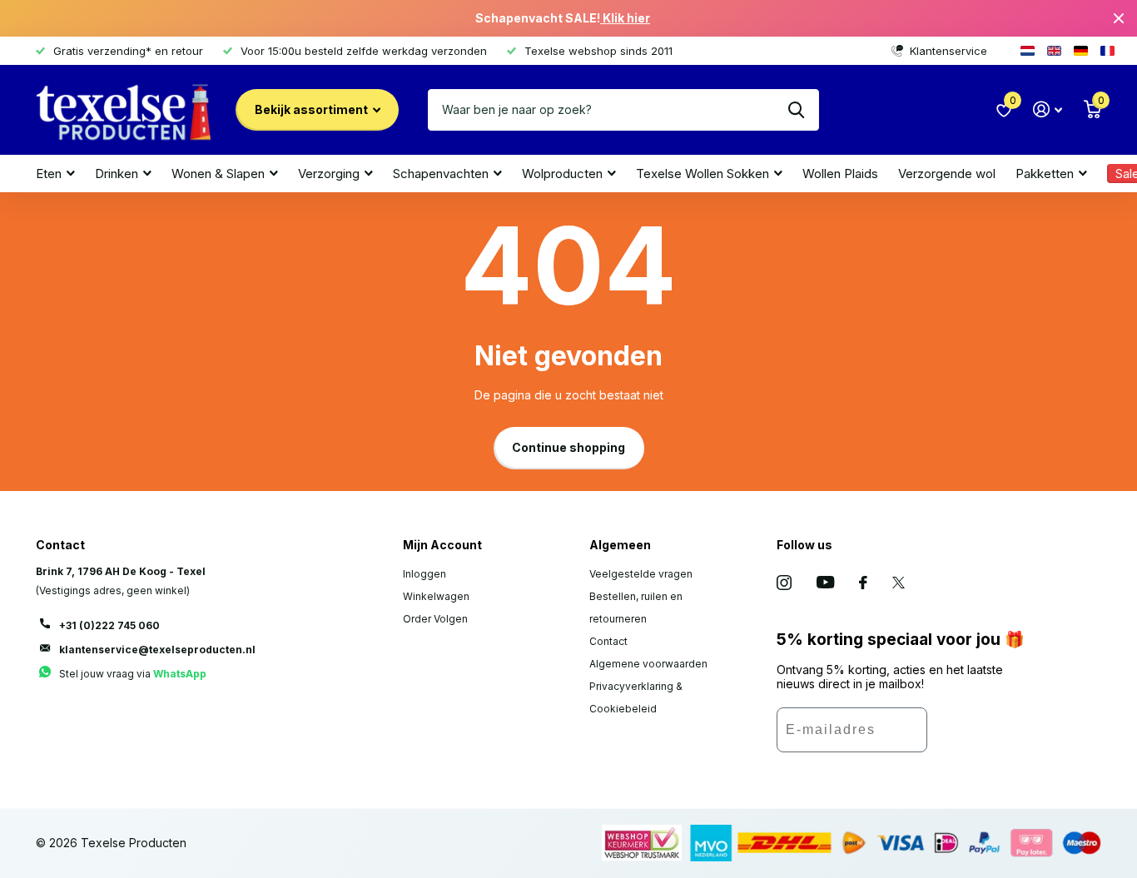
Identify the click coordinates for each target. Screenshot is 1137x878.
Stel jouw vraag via (132, 673)
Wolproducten (562, 173)
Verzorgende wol (946, 173)
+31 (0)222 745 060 (109, 625)
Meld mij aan (977, 735)
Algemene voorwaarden (648, 663)
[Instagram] (784, 582)
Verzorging (329, 173)
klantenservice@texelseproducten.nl (157, 649)
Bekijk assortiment (312, 109)
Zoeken (796, 110)
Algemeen (620, 545)
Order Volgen (435, 619)
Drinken (116, 173)
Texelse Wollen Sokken (702, 173)
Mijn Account (442, 545)
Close (1118, 18)
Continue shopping (568, 447)
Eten (49, 173)
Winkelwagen (436, 596)
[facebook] (863, 582)
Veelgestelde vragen (641, 574)
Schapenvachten (441, 173)
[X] (898, 582)
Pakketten (1044, 173)
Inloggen (424, 574)
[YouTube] (825, 582)
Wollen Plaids (840, 173)
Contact (608, 641)
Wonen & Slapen (218, 173)
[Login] (1047, 109)
